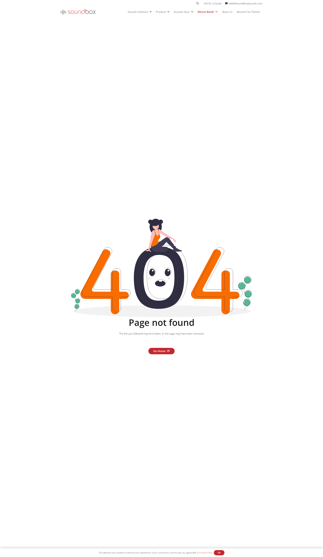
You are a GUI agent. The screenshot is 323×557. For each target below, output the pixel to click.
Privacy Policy (205, 552)
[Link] (78, 12)
